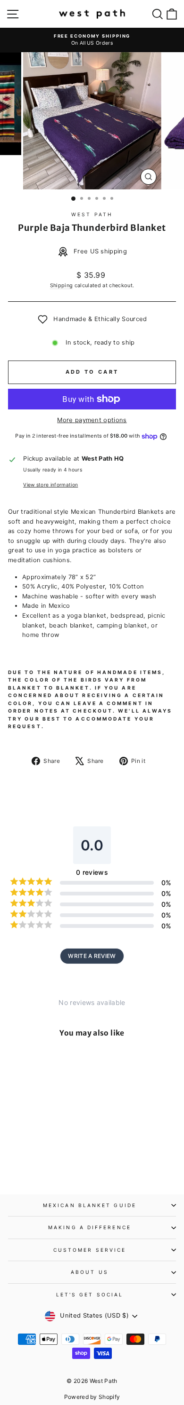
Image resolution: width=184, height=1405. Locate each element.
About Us (90, 1272)
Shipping (61, 285)
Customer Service (89, 1250)
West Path (92, 214)
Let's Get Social (89, 1294)
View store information (50, 484)
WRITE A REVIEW (92, 955)
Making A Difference (89, 1227)
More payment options (91, 420)
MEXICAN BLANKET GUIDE (89, 1205)
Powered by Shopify (92, 1396)
